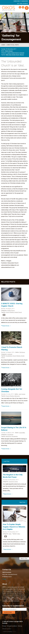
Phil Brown (22, 352)
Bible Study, (9, 54)
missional (21, 53)
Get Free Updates (22, 3)
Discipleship (10, 434)
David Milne (22, 432)
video (10, 533)
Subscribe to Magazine (21, 1)
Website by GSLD (6, 628)
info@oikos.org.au (7, 576)
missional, (11, 481)
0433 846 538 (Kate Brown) (9, 574)
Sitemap (20, 626)
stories (16, 481)
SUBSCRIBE (8, 612)
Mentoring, (9, 436)
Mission (22, 54)
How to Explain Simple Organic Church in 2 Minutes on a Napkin (14, 526)
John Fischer (22, 394)
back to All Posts (13, 45)
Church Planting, (10, 312)
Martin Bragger (9, 51)
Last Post (6, 461)
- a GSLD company (9, 631)
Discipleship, (9, 356)
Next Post (23, 502)
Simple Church (11, 310)
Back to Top (24, 558)
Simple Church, (15, 53)
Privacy (4, 626)
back (3, 45)
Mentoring (17, 396)
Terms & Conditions (12, 626)
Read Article (6, 326)
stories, (9, 53)
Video (18, 533)
